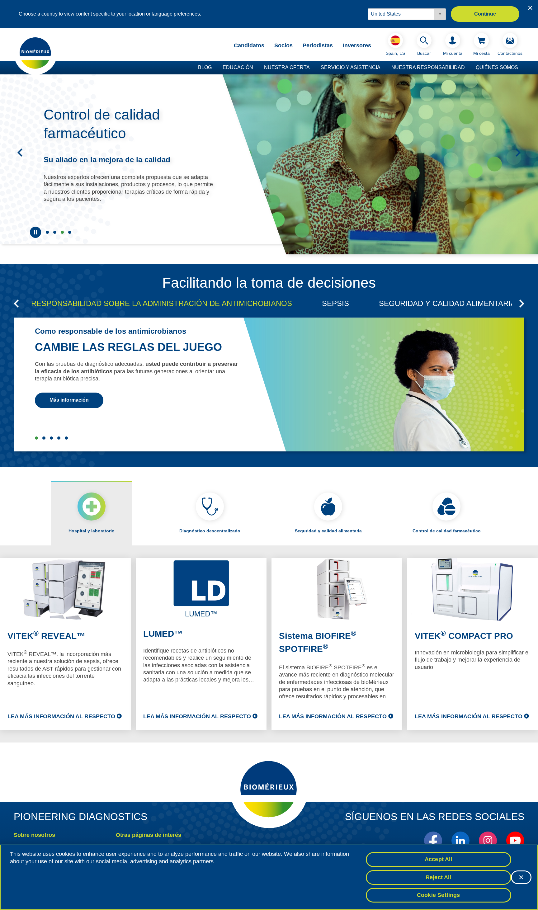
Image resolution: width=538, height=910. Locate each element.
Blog (205, 67)
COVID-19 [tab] (66, 438)
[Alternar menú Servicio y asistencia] (383, 68)
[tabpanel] (269, 644)
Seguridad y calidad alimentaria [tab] (69, 232)
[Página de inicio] (35, 52)
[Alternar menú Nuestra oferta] (313, 68)
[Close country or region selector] (530, 8)
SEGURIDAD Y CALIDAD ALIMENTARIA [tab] (447, 303)
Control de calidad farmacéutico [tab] (62, 232)
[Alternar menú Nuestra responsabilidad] (468, 68)
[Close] (521, 877)
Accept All (438, 859)
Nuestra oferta (287, 67)
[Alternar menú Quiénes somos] (521, 68)
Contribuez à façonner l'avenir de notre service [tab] (47, 232)
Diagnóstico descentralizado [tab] (209, 530)
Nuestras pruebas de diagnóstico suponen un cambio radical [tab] (54, 232)
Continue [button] (485, 14)
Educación (238, 67)
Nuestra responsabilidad (428, 67)
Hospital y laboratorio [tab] (91, 530)
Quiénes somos (497, 67)
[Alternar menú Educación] (256, 68)
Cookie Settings (438, 895)
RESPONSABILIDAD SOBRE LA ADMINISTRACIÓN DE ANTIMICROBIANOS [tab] (161, 303)
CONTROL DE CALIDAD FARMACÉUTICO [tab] (58, 438)
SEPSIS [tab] (335, 303)
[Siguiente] (518, 152)
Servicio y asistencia (350, 67)
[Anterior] (19, 152)
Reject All (438, 877)
